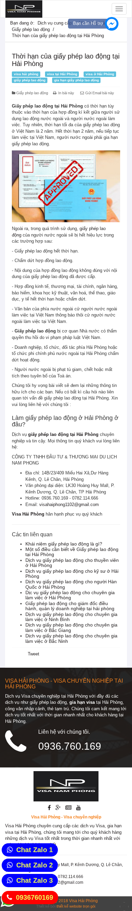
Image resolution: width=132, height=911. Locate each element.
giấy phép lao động (29, 80)
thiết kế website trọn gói (76, 906)
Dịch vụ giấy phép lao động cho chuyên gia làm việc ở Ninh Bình (71, 617)
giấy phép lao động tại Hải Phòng (63, 434)
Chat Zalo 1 (34, 849)
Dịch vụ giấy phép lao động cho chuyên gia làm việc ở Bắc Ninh (71, 638)
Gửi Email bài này (99, 93)
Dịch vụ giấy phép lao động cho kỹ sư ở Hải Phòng (71, 573)
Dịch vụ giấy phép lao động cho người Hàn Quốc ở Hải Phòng (71, 584)
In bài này (66, 93)
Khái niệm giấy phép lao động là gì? (63, 544)
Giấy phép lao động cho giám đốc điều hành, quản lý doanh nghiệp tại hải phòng (69, 606)
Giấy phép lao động (31, 29)
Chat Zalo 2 (34, 865)
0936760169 (34, 897)
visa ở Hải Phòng (100, 74)
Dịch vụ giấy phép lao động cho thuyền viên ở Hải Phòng (72, 562)
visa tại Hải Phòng (62, 74)
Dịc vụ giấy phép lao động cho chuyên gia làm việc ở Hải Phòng (70, 595)
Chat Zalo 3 (34, 880)
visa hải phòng (26, 74)
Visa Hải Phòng (83, 900)
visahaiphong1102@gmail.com (69, 504)
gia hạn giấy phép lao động (76, 80)
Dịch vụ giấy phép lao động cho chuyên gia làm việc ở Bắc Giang (71, 627)
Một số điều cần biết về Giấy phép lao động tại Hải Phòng (71, 552)
